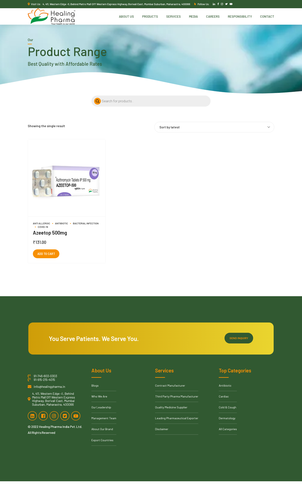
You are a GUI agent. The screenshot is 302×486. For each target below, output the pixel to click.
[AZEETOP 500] (66, 178)
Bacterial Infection (86, 223)
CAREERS (213, 16)
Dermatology (227, 418)
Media (193, 16)
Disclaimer (161, 429)
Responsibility (240, 16)
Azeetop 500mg (50, 233)
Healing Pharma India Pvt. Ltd (60, 426)
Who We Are (99, 396)
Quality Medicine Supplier (171, 407)
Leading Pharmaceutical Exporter (176, 418)
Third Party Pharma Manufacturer (176, 396)
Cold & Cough (227, 407)
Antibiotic (61, 223)
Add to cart (46, 254)
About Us (126, 16)
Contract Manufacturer (170, 385)
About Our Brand (102, 429)
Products (150, 16)
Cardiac (224, 396)
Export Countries (102, 440)
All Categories (228, 429)
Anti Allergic (41, 223)
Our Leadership (101, 407)
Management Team (103, 418)
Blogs (95, 385)
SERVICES (173, 16)
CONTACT (267, 16)
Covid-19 (43, 226)
